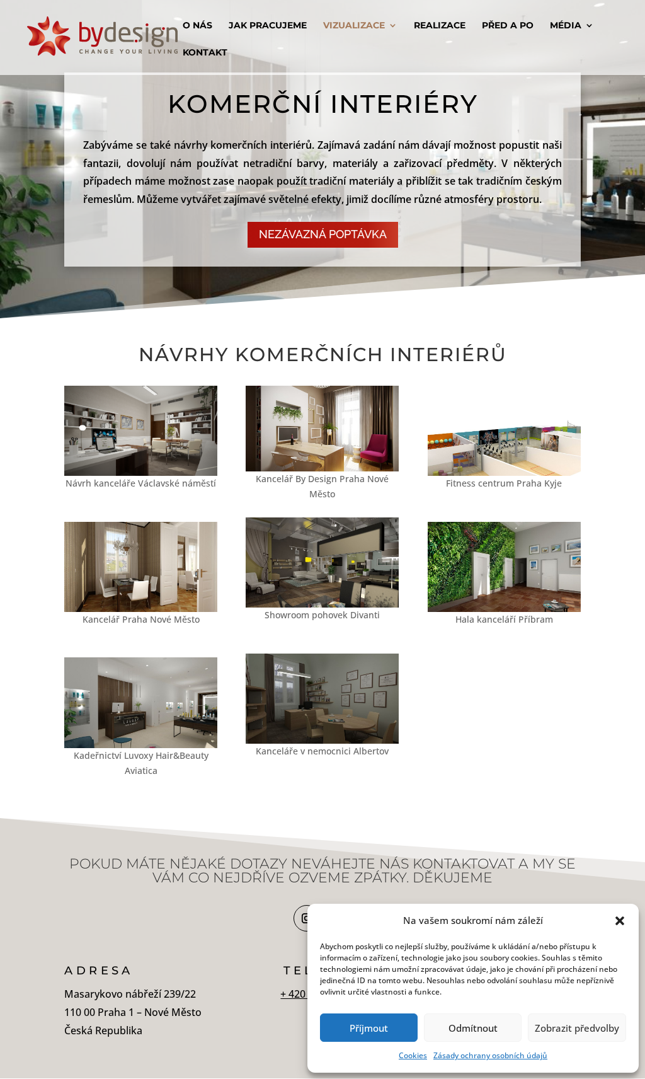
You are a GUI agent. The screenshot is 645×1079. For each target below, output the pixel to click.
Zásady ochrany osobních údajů (490, 1055)
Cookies (413, 1055)
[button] (620, 921)
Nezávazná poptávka (323, 234)
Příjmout (369, 1028)
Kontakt (205, 53)
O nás (197, 26)
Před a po (508, 26)
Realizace (439, 26)
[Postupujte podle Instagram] (307, 918)
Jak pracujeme (268, 26)
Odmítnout (473, 1028)
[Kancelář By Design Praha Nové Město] (322, 468)
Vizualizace (354, 26)
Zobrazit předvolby (577, 1028)
